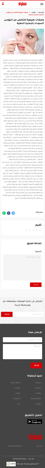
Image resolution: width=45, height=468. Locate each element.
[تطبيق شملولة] (22, 421)
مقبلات (38, 393)
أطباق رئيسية (36, 399)
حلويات (17, 393)
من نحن (39, 446)
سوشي (38, 404)
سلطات (38, 388)
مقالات (33, 12)
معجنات (17, 388)
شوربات (38, 383)
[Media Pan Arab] (11, 464)
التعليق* (38, 252)
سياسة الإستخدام (15, 446)
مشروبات (16, 399)
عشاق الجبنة (15, 383)
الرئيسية (41, 12)
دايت (18, 404)
